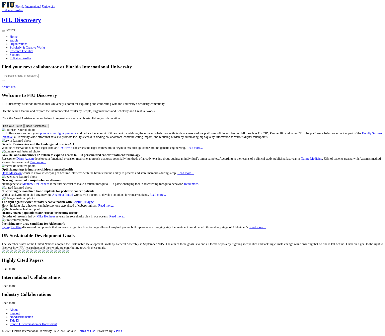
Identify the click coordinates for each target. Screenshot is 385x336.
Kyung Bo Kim (11, 227)
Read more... (194, 147)
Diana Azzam (25, 158)
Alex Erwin (64, 147)
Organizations (18, 44)
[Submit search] (3, 80)
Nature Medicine (311, 158)
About (14, 309)
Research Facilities (21, 51)
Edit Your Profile (20, 58)
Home (13, 36)
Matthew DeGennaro (35, 184)
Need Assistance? (36, 125)
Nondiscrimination (21, 317)
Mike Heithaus (46, 216)
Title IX (14, 320)
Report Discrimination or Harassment (33, 324)
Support (15, 54)
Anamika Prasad (62, 194)
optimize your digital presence (57, 133)
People (14, 40)
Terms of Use (87, 331)
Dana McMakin (12, 173)
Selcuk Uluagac (83, 202)
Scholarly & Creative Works (27, 47)
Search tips (8, 86)
